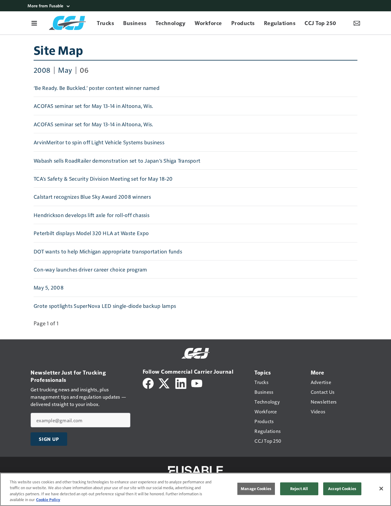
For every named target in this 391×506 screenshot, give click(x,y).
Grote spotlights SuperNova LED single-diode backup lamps (105, 305)
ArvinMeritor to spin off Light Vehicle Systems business (99, 142)
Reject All (299, 488)
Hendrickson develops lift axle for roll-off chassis (91, 215)
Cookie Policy (48, 499)
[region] (195, 489)
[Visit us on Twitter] (164, 382)
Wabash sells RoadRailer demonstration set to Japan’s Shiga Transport (117, 160)
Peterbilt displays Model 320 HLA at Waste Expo (91, 233)
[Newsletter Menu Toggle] (356, 23)
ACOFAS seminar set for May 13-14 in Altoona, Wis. (93, 105)
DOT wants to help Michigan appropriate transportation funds (108, 251)
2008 (42, 69)
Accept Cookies (342, 488)
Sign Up (49, 439)
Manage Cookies (256, 488)
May (65, 69)
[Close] (381, 488)
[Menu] (34, 23)
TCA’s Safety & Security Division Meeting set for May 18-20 (103, 178)
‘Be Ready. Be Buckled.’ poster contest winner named (96, 87)
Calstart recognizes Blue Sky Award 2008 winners (92, 196)
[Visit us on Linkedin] (180, 382)
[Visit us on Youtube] (196, 382)
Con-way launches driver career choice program (90, 269)
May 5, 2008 (49, 287)
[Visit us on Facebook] (148, 382)
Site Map (58, 49)
